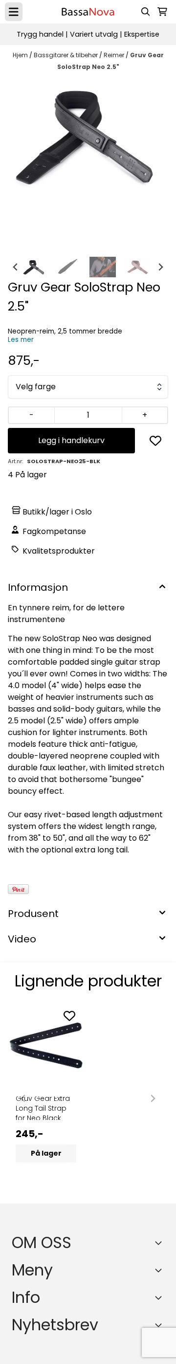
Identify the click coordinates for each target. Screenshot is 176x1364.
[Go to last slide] (15, 267)
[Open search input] (145, 11)
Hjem (21, 55)
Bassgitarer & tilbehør (66, 55)
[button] (155, 441)
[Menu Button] (13, 11)
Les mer (21, 339)
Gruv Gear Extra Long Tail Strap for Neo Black (43, 1108)
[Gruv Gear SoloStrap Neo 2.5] (88, 135)
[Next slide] (160, 267)
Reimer (115, 55)
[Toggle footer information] (160, 1243)
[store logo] (88, 12)
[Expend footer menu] (160, 1270)
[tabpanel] (46, 1094)
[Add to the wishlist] (69, 1016)
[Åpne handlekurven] (162, 11)
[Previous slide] (23, 1098)
